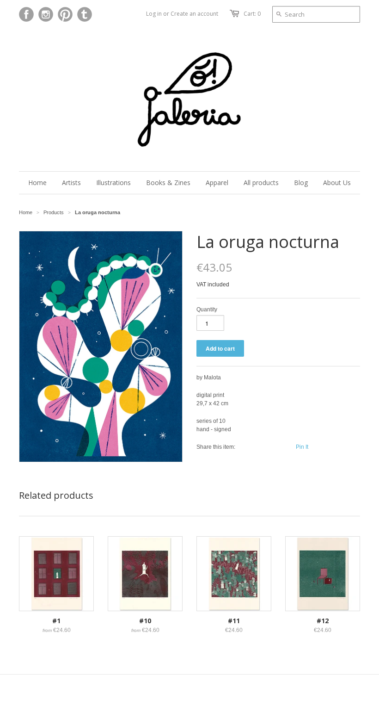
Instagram (45, 14)
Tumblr (84, 14)
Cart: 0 (252, 14)
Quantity (206, 309)
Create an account (194, 14)
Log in (154, 14)
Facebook (26, 14)
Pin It (302, 447)
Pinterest (65, 14)
